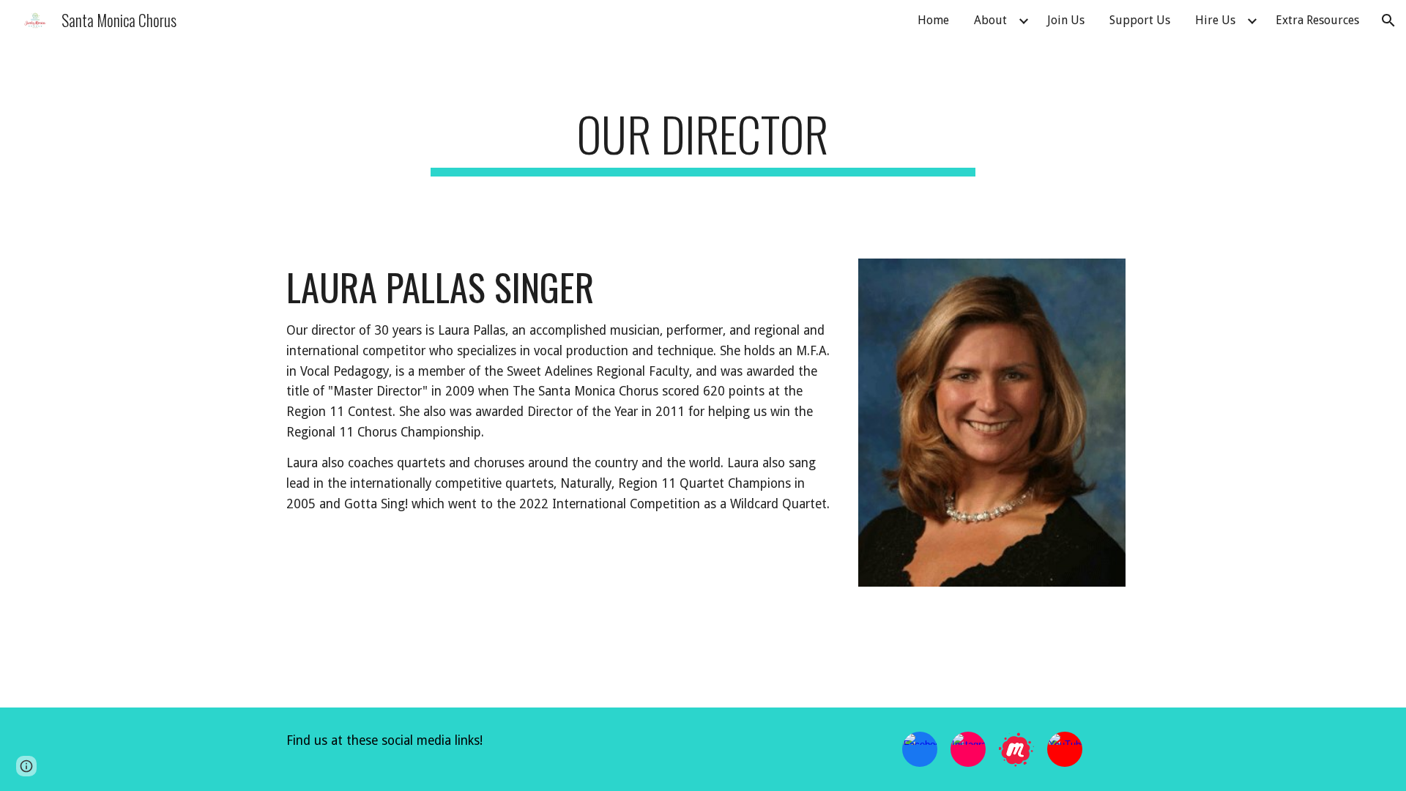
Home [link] (933, 20)
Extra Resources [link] (1317, 20)
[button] (1388, 20)
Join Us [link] (1066, 20)
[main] (703, 141)
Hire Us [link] (1215, 20)
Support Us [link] (1139, 20)
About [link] (990, 20)
